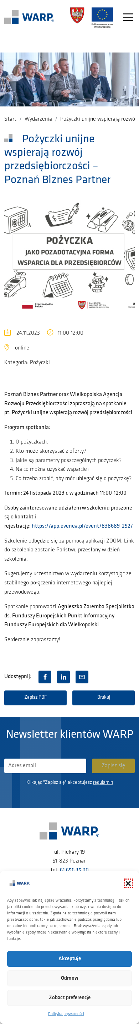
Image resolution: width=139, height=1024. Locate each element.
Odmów (69, 978)
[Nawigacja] (128, 18)
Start (10, 119)
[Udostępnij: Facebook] (44, 677)
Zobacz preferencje (70, 998)
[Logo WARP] (29, 17)
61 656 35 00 (74, 870)
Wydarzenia (38, 119)
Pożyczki (40, 362)
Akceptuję (69, 959)
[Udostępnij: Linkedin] (63, 677)
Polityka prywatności (66, 1014)
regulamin (103, 782)
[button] (128, 883)
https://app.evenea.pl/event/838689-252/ (82, 526)
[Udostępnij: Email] (82, 677)
